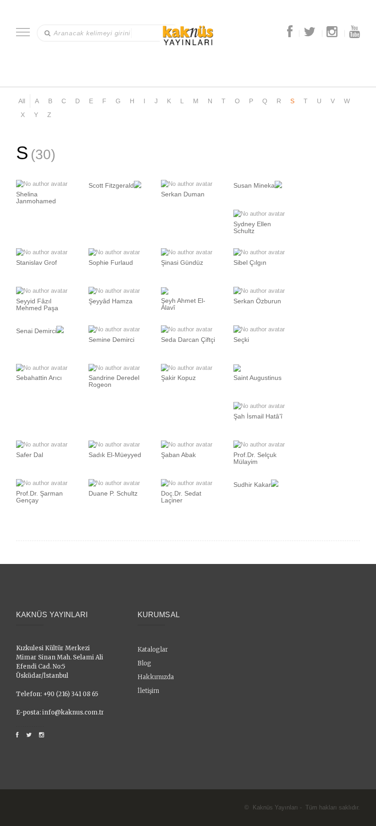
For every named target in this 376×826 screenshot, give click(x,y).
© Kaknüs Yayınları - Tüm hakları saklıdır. (302, 807)
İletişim (148, 691)
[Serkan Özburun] (259, 290)
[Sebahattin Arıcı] (41, 367)
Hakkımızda (156, 677)
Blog (144, 663)
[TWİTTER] (309, 34)
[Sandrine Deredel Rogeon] (114, 367)
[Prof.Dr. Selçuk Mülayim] (259, 444)
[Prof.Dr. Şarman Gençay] (41, 483)
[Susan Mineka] (278, 183)
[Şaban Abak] (186, 444)
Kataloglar (153, 649)
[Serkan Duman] (186, 183)
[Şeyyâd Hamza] (114, 290)
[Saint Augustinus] (237, 367)
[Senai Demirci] (60, 329)
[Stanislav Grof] (41, 252)
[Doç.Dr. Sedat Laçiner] (186, 483)
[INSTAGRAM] (331, 34)
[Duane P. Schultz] (114, 483)
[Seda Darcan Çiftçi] (186, 329)
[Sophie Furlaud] (114, 252)
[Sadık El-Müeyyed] (114, 444)
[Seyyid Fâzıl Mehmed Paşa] (41, 290)
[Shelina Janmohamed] (41, 183)
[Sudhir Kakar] (274, 483)
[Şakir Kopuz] (186, 367)
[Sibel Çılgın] (259, 252)
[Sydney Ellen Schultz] (259, 213)
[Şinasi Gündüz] (186, 252)
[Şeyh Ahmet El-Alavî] (164, 290)
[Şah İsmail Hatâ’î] (259, 405)
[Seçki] (259, 329)
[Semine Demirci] (114, 329)
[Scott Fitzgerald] (137, 183)
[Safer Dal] (41, 444)
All (21, 101)
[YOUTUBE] (354, 34)
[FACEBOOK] (290, 34)
